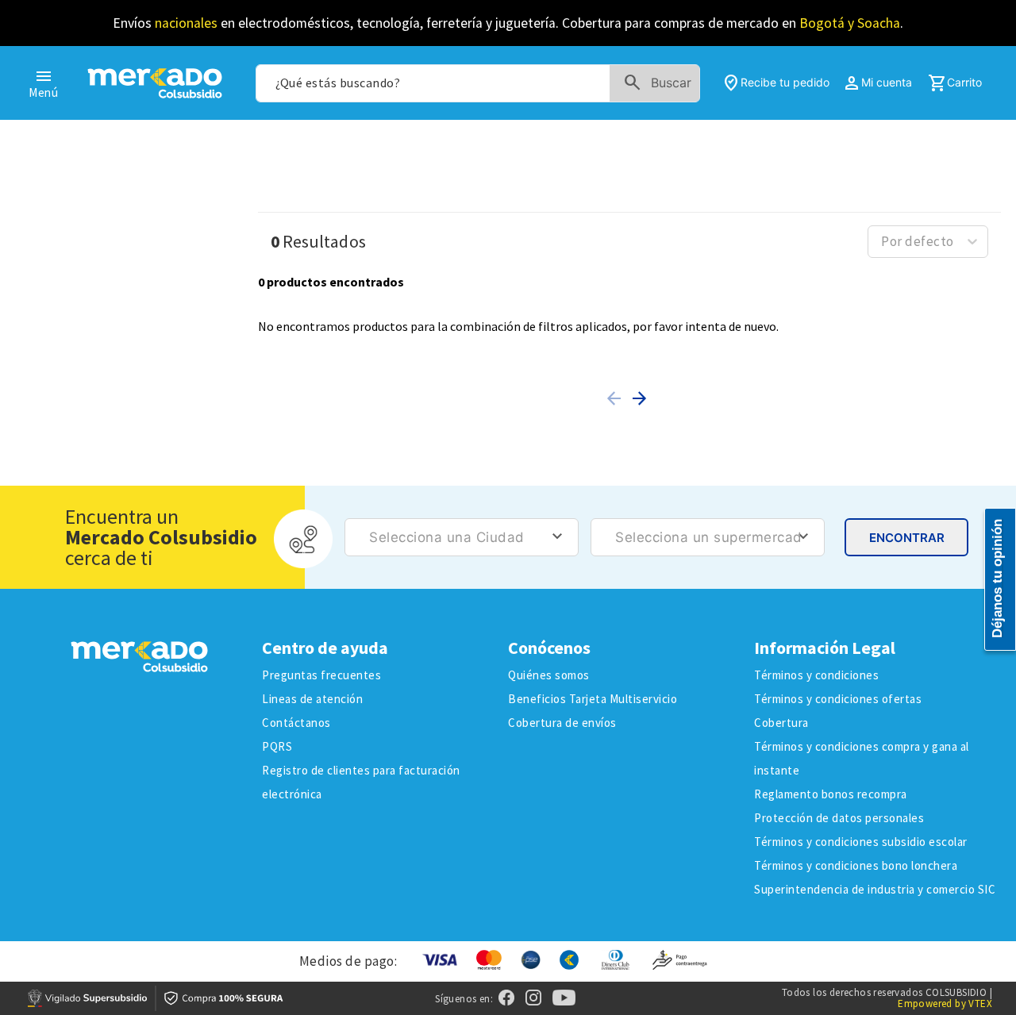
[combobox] (477, 83)
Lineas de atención (312, 698)
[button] (616, 398)
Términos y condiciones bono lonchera (855, 865)
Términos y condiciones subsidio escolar (861, 841)
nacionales (186, 23)
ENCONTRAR (907, 537)
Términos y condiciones (816, 674)
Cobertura (781, 722)
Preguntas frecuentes (321, 674)
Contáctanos (296, 722)
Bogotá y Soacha (849, 23)
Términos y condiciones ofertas (838, 698)
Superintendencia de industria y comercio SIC (874, 889)
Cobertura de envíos (562, 722)
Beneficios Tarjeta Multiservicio (592, 698)
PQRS (277, 746)
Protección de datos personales (839, 817)
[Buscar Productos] (661, 83)
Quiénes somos (549, 674)
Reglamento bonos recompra (830, 794)
